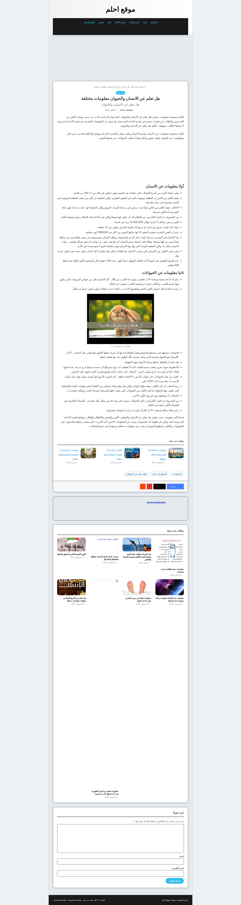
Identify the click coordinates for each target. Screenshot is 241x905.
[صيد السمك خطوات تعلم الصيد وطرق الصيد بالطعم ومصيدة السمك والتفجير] (137, 544)
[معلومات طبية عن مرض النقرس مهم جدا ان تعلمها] (137, 587)
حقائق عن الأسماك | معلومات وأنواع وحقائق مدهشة (113, 454)
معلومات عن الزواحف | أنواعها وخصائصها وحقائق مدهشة (68, 454)
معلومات (176, 474)
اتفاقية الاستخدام (60, 900)
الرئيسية (154, 22)
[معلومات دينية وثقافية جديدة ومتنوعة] (169, 552)
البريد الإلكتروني (178, 868)
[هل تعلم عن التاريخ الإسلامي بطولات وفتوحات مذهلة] (71, 587)
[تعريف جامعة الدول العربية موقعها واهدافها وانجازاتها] (104, 546)
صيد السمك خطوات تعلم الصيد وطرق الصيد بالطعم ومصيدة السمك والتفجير (137, 557)
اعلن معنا (93, 900)
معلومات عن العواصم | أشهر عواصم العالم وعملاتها (157, 454)
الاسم (181, 856)
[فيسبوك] (164, 507)
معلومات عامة (158, 474)
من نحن (86, 900)
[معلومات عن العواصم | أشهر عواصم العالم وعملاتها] (176, 453)
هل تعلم (134, 87)
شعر (109, 22)
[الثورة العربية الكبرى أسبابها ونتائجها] (71, 544)
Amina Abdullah (126, 110)
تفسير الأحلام (120, 22)
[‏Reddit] (143, 486)
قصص (100, 22)
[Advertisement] (168, 57)
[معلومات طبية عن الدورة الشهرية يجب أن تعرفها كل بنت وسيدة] (104, 683)
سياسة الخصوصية (74, 900)
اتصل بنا (102, 900)
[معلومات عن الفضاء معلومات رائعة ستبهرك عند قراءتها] (169, 587)
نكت (145, 22)
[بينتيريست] (149, 486)
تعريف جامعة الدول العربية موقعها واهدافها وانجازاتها (104, 557)
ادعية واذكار (134, 22)
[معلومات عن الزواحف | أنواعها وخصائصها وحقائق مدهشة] (88, 453)
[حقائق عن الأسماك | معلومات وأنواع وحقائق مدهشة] (132, 453)
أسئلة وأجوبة (89, 22)
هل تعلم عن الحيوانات (135, 474)
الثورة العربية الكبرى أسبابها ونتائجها (71, 554)
